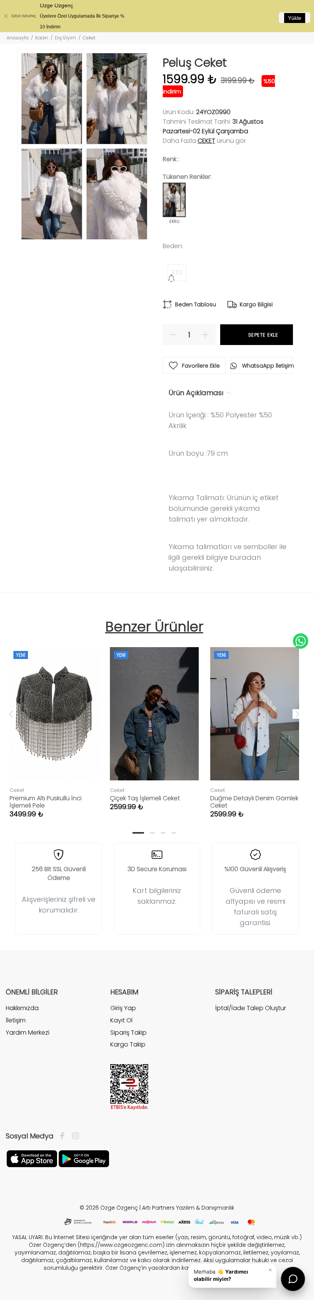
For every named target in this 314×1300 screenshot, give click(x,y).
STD (177, 272)
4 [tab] (174, 833)
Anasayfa (18, 37)
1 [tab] (138, 833)
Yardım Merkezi (27, 1032)
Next (297, 713)
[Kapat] (5, 16)
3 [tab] (163, 833)
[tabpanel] (54, 725)
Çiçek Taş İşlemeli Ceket (145, 798)
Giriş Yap (123, 1008)
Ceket (206, 140)
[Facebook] (64, 1136)
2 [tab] (152, 833)
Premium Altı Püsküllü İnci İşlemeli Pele (46, 802)
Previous (11, 713)
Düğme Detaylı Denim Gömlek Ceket (254, 802)
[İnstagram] (73, 1136)
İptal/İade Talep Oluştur (250, 1008)
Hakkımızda (22, 1008)
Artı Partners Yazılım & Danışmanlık (188, 1208)
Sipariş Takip (128, 1032)
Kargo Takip (128, 1044)
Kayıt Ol (121, 1020)
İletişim (16, 1020)
